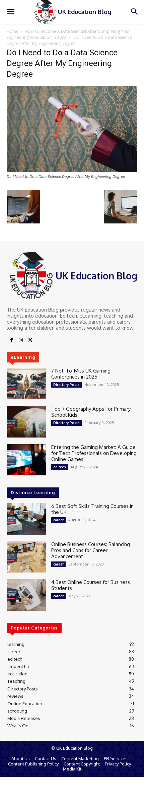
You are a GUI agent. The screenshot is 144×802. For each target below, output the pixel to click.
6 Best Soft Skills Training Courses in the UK (92, 509)
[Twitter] (30, 340)
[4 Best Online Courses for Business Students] (26, 595)
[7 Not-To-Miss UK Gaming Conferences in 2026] (26, 383)
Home (12, 31)
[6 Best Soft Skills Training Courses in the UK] (26, 519)
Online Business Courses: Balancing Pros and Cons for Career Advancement (90, 550)
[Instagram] (20, 340)
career (58, 520)
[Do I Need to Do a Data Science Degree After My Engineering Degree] (72, 170)
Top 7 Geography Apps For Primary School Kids (91, 412)
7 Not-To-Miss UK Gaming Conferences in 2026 (81, 373)
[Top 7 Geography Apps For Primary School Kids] (26, 422)
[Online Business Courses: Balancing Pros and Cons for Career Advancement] (26, 557)
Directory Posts (66, 384)
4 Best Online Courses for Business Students (90, 585)
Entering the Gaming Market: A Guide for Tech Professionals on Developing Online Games (94, 453)
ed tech (59, 467)
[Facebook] (11, 340)
